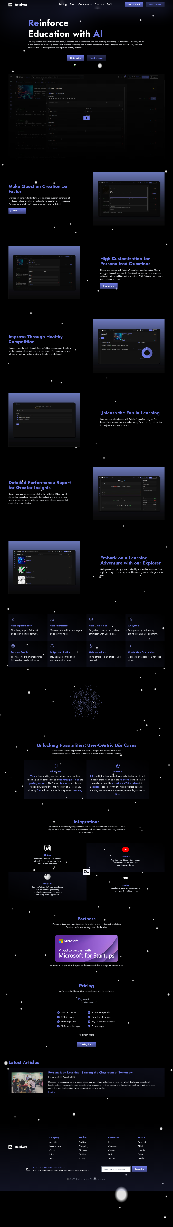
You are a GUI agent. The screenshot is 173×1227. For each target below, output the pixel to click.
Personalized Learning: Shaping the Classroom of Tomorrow (90, 1072)
